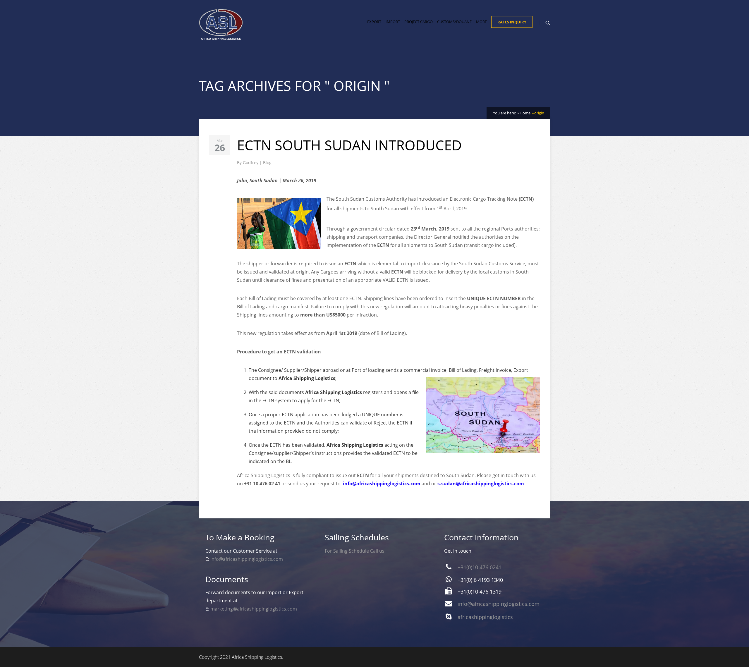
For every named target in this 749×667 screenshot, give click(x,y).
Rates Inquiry (511, 22)
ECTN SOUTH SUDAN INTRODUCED (349, 145)
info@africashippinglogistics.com (381, 483)
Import (393, 21)
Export (374, 21)
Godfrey (251, 162)
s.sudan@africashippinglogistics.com (480, 483)
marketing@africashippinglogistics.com (253, 609)
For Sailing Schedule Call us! (355, 551)
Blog (267, 162)
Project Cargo (418, 21)
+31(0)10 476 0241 (479, 567)
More (481, 21)
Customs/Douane (454, 21)
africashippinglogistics (485, 616)
